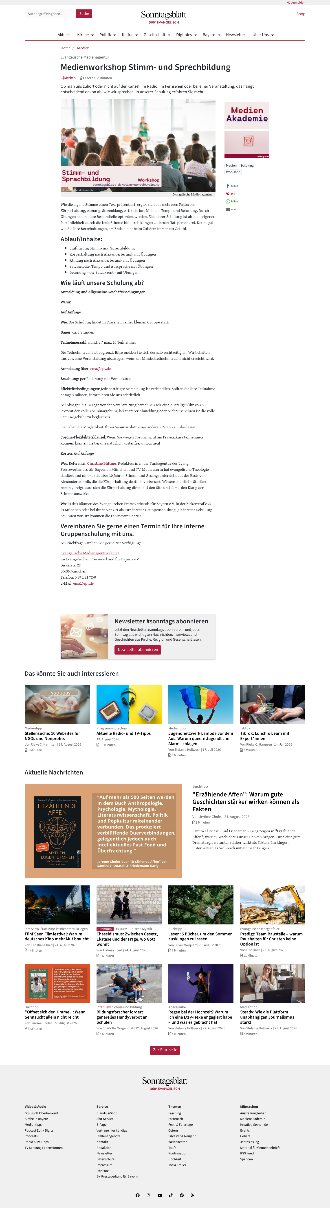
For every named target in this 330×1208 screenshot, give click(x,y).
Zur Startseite (165, 1050)
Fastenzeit (175, 1119)
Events (245, 1130)
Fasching (174, 1113)
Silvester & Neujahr (182, 1136)
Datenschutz (105, 1159)
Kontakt (102, 1142)
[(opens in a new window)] (138, 1196)
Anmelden (298, 2)
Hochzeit (174, 1159)
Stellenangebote (108, 1136)
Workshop (233, 171)
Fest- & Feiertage (180, 1124)
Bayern (209, 35)
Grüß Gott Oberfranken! (41, 1113)
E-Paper (102, 1124)
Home (65, 47)
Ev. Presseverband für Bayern (117, 1176)
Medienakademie (252, 1119)
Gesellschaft (154, 35)
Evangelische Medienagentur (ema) (90, 552)
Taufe (172, 1147)
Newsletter (235, 35)
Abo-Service (105, 1119)
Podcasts (31, 1136)
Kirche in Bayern (36, 1119)
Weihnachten (177, 1142)
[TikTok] (171, 1196)
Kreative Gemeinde (254, 1124)
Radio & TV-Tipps (36, 1142)
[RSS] (192, 1196)
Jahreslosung (249, 1142)
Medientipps (33, 1124)
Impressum (104, 1165)
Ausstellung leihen (253, 1113)
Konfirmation (177, 1153)
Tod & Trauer (177, 1165)
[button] (68, 78)
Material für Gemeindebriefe (260, 1147)
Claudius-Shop (107, 1113)
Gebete (245, 1136)
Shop (300, 14)
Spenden (246, 1159)
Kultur (127, 35)
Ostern (173, 1130)
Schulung (247, 165)
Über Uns (261, 35)
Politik (105, 35)
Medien (83, 47)
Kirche (83, 35)
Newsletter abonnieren (138, 650)
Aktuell (64, 35)
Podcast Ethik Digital (39, 1130)
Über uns (103, 1171)
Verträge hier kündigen (113, 1130)
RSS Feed (247, 1153)
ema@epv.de (100, 368)
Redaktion (104, 1147)
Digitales (184, 35)
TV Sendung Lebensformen (44, 1147)
